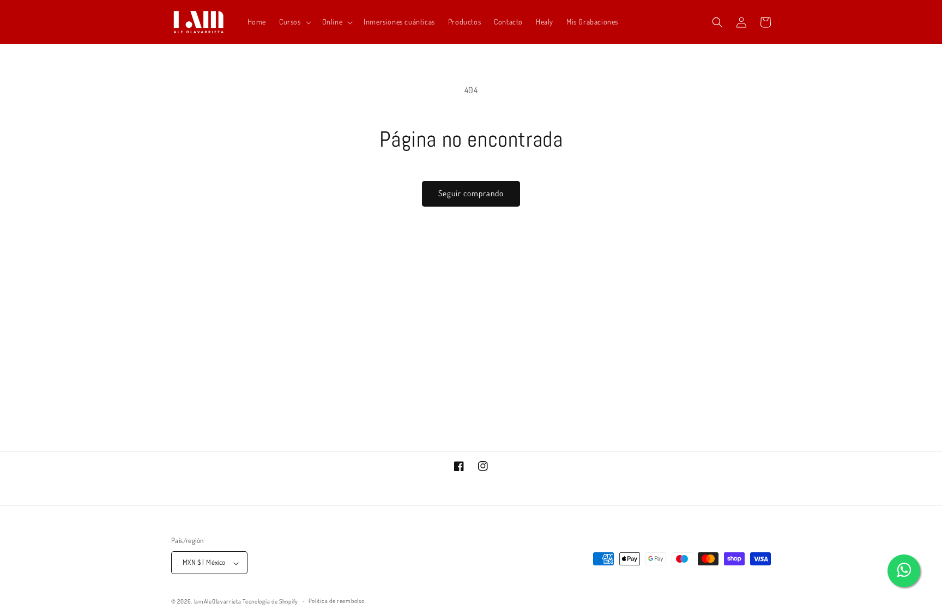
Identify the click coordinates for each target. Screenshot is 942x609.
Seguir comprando (471, 193)
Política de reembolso (337, 601)
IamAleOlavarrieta (217, 601)
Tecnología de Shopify (270, 601)
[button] (294, 21)
